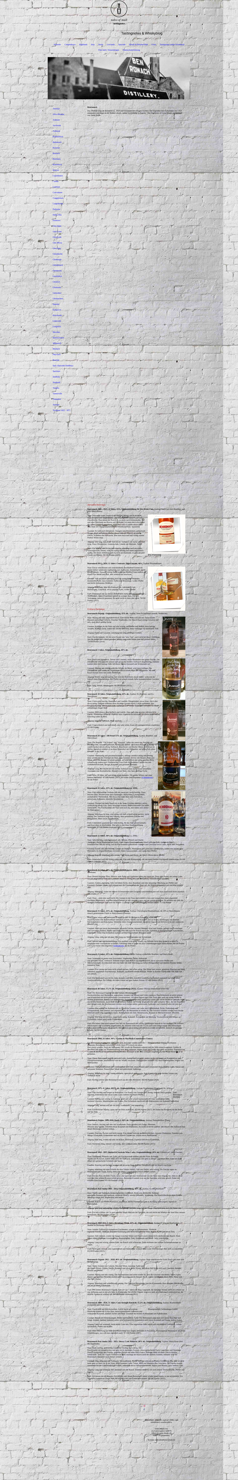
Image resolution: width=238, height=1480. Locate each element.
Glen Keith (57, 237)
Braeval (56, 170)
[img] (119, 12)
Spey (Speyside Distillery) (63, 366)
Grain (153, 44)
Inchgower (57, 310)
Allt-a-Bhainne (58, 114)
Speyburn (56, 371)
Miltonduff (57, 343)
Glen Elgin (57, 226)
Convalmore (57, 192)
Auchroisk (57, 125)
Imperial (56, 304)
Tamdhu (56, 388)
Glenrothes (57, 293)
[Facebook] (144, 1409)
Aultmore (56, 131)
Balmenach (57, 142)
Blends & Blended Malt (138, 44)
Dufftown (56, 220)
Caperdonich (58, 176)
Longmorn (57, 326)
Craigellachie (58, 204)
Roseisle (56, 360)
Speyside (121, 44)
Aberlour (56, 109)
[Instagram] (144, 1406)
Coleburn (56, 187)
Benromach (57, 164)
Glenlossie (57, 287)
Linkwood (57, 321)
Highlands (83, 44)
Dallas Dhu (57, 215)
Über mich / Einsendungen (108, 50)
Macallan (56, 332)
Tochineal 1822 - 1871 (61, 410)
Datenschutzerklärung (131, 50)
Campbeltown (69, 44)
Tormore (56, 405)
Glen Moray (57, 243)
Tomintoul (57, 399)
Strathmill (56, 382)
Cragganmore (58, 198)
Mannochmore (58, 338)
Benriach (56, 153)
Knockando (57, 315)
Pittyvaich (56, 354)
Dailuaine (56, 209)
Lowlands (111, 44)
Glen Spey (57, 248)
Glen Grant (57, 231)
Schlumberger (147, 777)
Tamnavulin (57, 393)
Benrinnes (57, 159)
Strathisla (56, 377)
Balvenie (56, 148)
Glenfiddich (57, 276)
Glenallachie (57, 254)
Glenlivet (56, 282)
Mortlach (56, 349)
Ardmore (56, 120)
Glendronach (58, 265)
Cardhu (56, 181)
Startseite (57, 44)
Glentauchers (58, 299)
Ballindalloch (58, 137)
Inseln (100, 44)
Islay (93, 44)
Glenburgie (57, 259)
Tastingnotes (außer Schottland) (172, 44)
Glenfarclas (57, 271)
